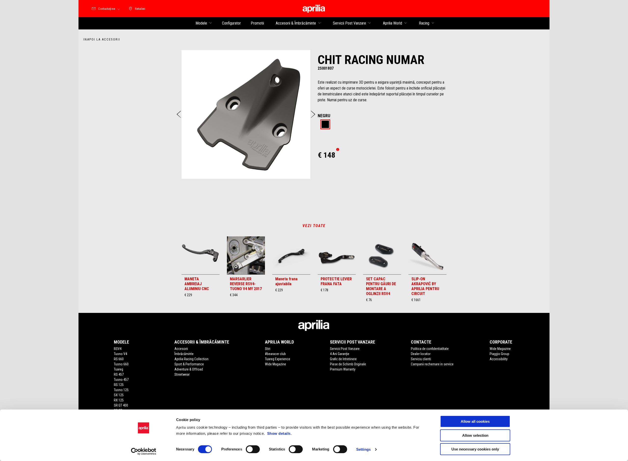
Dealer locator (421, 354)
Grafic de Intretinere (343, 359)
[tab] (325, 124)
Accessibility (499, 359)
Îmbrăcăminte (184, 354)
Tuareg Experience (277, 359)
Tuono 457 (121, 380)
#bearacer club (275, 354)
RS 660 (119, 359)
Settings (363, 449)
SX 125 (119, 395)
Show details (279, 433)
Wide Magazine (275, 364)
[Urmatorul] (313, 114)
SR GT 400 (121, 405)
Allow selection (475, 435)
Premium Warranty (342, 369)
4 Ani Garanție (339, 354)
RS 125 (119, 385)
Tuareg (118, 369)
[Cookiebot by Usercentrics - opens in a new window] (143, 451)
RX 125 (119, 400)
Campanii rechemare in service (432, 364)
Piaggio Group (499, 354)
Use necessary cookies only (475, 449)
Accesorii (181, 349)
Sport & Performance (189, 364)
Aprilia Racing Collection (191, 359)
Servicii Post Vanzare (345, 349)
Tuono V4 (120, 354)
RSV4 (117, 349)
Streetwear (182, 374)
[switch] (253, 449)
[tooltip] (325, 124)
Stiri (267, 349)
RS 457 (119, 374)
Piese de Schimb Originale (348, 364)
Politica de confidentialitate (430, 349)
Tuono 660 (121, 364)
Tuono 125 (121, 390)
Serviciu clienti (421, 359)
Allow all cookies (475, 421)
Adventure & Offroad (188, 369)
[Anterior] (178, 114)
